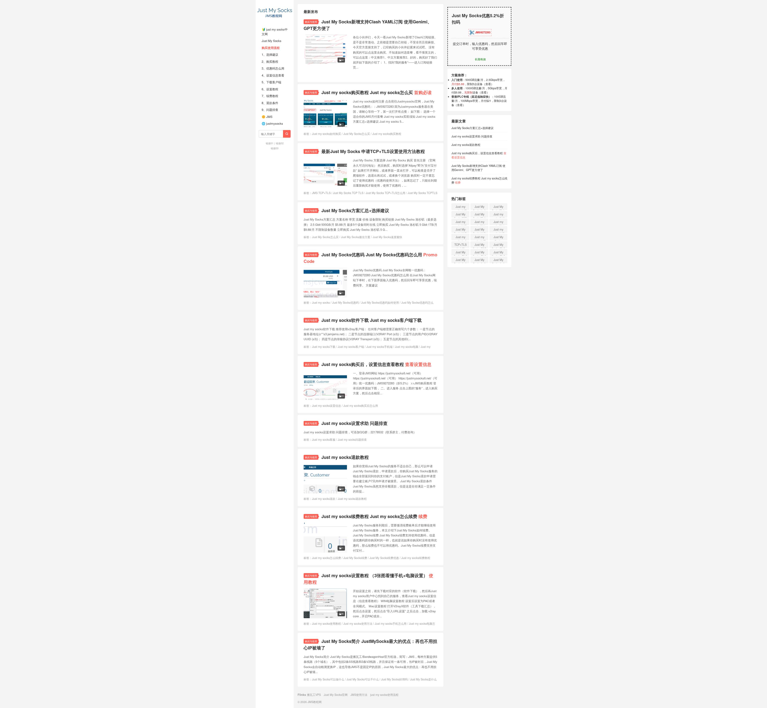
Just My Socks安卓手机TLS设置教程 (479, 260)
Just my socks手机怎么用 (390, 623)
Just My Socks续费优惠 (384, 558)
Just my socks (321, 302)
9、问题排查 (270, 109)
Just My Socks (271, 41)
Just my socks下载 (323, 347)
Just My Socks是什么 (423, 679)
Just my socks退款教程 (345, 457)
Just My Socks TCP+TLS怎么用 (385, 193)
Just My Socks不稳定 (479, 215)
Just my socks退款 (323, 499)
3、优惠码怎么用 (273, 68)
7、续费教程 (270, 96)
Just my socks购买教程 (386, 134)
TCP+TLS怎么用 (460, 245)
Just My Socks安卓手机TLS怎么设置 (498, 260)
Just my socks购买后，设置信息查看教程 (376, 364)
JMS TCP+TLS (321, 193)
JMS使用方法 (359, 695)
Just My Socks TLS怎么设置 (498, 245)
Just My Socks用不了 (460, 215)
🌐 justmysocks (272, 123)
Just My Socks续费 (355, 558)
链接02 (280, 143)
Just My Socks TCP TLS (348, 193)
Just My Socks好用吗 (394, 679)
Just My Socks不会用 (498, 207)
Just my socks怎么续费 (326, 558)
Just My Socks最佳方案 (355, 237)
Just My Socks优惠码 (345, 302)
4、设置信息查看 (273, 75)
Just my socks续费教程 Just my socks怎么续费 (374, 516)
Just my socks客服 (323, 440)
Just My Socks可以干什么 (363, 679)
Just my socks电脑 (406, 347)
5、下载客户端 (271, 82)
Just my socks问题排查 (352, 440)
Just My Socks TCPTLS (422, 193)
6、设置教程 (270, 89)
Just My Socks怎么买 (356, 134)
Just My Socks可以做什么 (328, 679)
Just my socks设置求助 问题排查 (354, 423)
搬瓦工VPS (314, 695)
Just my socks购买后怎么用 (360, 406)
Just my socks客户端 (351, 347)
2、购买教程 (270, 61)
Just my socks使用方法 (357, 623)
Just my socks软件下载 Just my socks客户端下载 (371, 320)
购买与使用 (311, 21)
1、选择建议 (270, 54)
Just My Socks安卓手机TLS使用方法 (460, 260)
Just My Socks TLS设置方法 (460, 253)
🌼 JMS (267, 116)
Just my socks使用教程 (326, 623)
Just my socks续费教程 (415, 558)
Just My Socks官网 (336, 695)
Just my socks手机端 (379, 347)
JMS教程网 (275, 12)
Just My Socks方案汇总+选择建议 (355, 210)
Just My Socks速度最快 (387, 237)
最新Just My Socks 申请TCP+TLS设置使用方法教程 (373, 151)
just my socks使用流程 (384, 695)
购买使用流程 (271, 48)
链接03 (274, 148)
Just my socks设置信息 (326, 406)
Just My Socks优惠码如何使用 (380, 302)
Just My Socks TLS (498, 253)
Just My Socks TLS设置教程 (479, 253)
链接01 (269, 143)
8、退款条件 (270, 103)
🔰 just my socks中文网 (275, 31)
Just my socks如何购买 (326, 134)
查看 (488, 84)
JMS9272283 (482, 32)
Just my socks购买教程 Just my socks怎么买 (376, 92)
